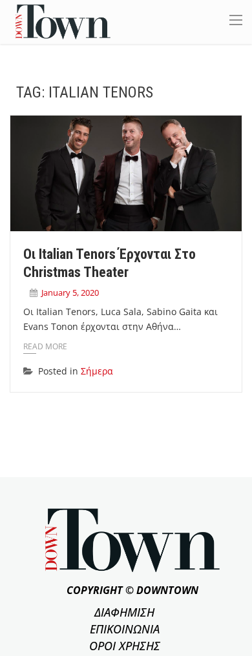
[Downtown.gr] (63, 21)
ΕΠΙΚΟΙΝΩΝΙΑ (125, 629)
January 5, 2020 (70, 292)
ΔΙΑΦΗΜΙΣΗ (124, 612)
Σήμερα (97, 371)
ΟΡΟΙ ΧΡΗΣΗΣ (124, 645)
